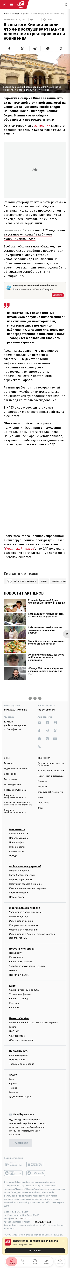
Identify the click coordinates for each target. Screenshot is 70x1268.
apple (35, 1164)
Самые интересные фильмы (24, 990)
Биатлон (13, 1092)
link (39, 722)
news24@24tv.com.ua (15, 709)
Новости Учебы (19, 1018)
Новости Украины (21, 14)
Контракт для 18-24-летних (23, 925)
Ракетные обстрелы (19, 870)
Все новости (17, 829)
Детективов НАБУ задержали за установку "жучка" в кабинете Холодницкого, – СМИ (34, 234)
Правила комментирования (51, 771)
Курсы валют (16, 957)
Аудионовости (16, 851)
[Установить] (35, 1246)
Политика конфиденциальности (15, 796)
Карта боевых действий (22, 875)
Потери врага (16, 897)
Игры (40, 808)
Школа (12, 1027)
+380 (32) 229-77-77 (22, 1218)
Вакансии (42, 787)
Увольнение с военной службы (25, 912)
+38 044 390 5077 (46, 709)
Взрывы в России (18, 892)
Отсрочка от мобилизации (23, 929)
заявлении (42, 125)
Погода (13, 855)
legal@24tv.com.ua (42, 1222)
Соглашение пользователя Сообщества (50, 764)
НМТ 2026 (14, 1031)
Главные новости (18, 833)
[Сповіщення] (66, 4)
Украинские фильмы (20, 994)
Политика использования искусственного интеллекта (18, 804)
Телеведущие (10, 779)
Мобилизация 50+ (18, 916)
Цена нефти (15, 952)
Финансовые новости (20, 961)
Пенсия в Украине (19, 974)
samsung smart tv (35, 1173)
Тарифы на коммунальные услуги (27, 966)
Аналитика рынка (18, 1055)
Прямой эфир (16, 842)
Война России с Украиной (25, 866)
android (13, 1164)
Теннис (13, 1088)
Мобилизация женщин (21, 921)
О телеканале (11, 774)
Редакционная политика (16, 769)
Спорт (13, 1074)
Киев (6, 14)
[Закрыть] (63, 1241)
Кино (12, 985)
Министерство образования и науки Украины (33, 1022)
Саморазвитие (17, 1035)
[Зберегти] (60, 48)
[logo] (21, 4)
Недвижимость (18, 1051)
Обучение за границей (21, 1040)
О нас (6, 758)
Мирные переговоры (20, 879)
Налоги (13, 970)
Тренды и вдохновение (21, 1064)
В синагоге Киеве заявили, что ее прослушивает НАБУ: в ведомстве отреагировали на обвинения (49, 14)
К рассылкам (20, 1143)
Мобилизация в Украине (24, 907)
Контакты (42, 781)
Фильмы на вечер (18, 998)
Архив (40, 797)
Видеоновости (17, 847)
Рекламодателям (12, 785)
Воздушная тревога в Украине (25, 884)
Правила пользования (15, 790)
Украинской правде (19, 548)
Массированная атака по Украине (27, 888)
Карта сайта (43, 803)
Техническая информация (50, 776)
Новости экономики (21, 948)
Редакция (9, 763)
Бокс (11, 1079)
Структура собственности (50, 792)
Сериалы (14, 1007)
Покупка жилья (17, 1059)
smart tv (13, 1173)
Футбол (13, 1083)
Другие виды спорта (20, 1096)
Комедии (14, 1003)
